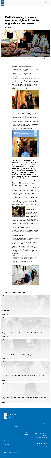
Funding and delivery (8, 427)
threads (46, 446)
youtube (44, 443)
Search (48, 3)
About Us (5, 425)
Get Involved (39, 2)
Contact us (6, 442)
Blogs (25, 427)
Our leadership (6, 433)
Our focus (15, 428)
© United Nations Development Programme (11, 452)
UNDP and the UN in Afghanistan (7, 431)
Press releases (26, 432)
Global (46, 3)
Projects (15, 430)
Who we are (18, 2)
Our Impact (32, 2)
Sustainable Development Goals (17, 426)
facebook (39, 443)
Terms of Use (44, 440)
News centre (26, 430)
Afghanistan (7, 2)
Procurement (6, 444)
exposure (46, 443)
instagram (37, 443)
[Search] (46, 427)
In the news (26, 434)
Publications (26, 428)
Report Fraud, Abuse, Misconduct (41, 433)
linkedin (41, 443)
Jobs (5, 440)
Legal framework (7, 428)
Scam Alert (45, 435)
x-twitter (35, 443)
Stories (25, 425)
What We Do (25, 2)
